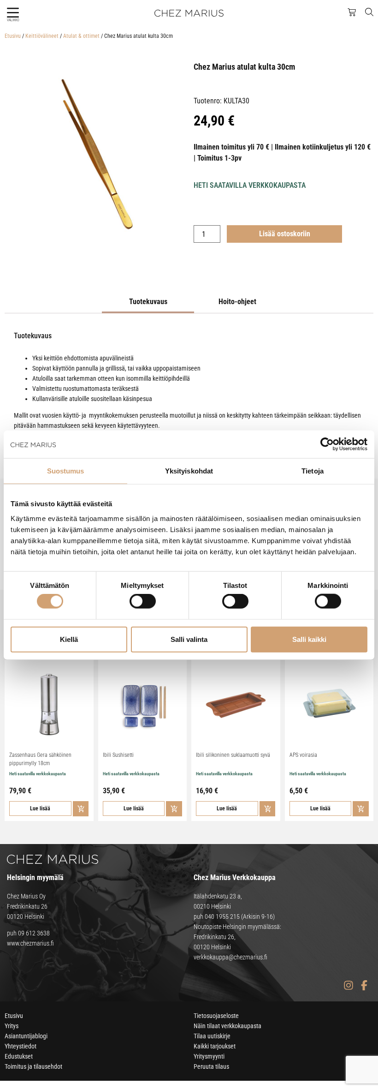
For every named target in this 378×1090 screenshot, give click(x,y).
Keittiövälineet (42, 36)
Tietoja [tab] (312, 471)
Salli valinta (189, 639)
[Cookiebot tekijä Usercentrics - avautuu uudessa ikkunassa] (327, 444)
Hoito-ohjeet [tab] (237, 301)
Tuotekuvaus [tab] (148, 301)
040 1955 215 (222, 916)
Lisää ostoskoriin (284, 233)
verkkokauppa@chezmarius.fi (230, 957)
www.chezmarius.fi (30, 943)
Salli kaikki (309, 639)
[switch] (143, 601)
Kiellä (69, 639)
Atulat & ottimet (81, 36)
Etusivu (13, 36)
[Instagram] (348, 985)
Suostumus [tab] (65, 471)
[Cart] (352, 12)
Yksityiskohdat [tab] (189, 471)
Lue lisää (40, 808)
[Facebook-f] (364, 985)
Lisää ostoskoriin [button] (81, 808)
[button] (13, 13)
